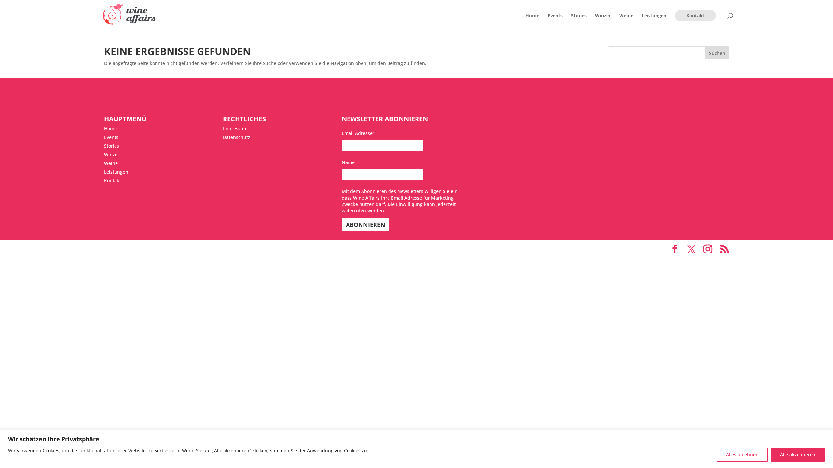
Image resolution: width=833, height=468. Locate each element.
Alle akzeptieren (797, 454)
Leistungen (654, 16)
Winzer (603, 16)
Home (532, 16)
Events (555, 16)
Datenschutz (236, 137)
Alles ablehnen (742, 454)
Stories (579, 16)
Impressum (235, 128)
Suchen (717, 53)
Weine (626, 16)
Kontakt (695, 15)
